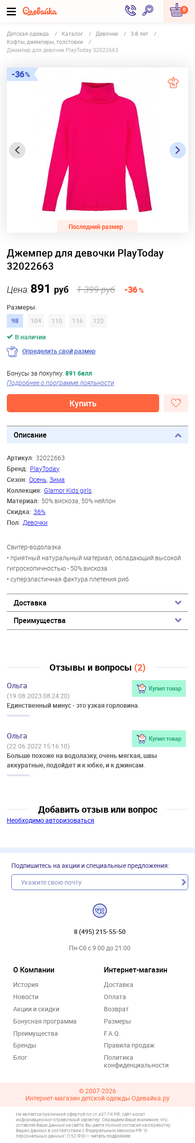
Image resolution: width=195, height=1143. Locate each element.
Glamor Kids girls (68, 490)
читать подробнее (110, 1135)
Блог (20, 1058)
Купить (83, 403)
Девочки (35, 522)
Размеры (117, 1021)
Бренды (24, 1045)
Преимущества (40, 620)
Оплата (115, 997)
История (26, 985)
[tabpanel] (97, 150)
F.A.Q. (112, 1034)
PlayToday (44, 468)
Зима (57, 479)
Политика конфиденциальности (136, 1061)
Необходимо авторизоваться (50, 820)
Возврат (116, 1009)
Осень (38, 479)
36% (39, 511)
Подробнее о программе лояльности (60, 382)
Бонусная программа (45, 1021)
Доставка (30, 603)
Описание (30, 435)
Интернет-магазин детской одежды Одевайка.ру (97, 1098)
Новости (26, 997)
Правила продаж (129, 1045)
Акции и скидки (36, 1009)
